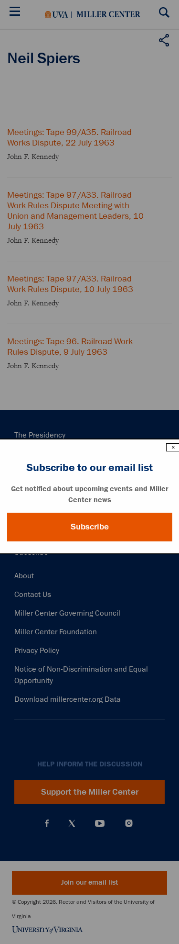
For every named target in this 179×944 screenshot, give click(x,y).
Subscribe (90, 526)
